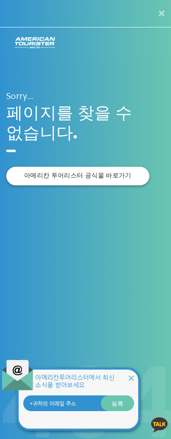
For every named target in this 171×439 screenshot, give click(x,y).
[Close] (131, 378)
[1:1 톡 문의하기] (159, 424)
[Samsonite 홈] (35, 43)
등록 (117, 403)
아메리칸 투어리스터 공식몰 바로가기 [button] (78, 176)
